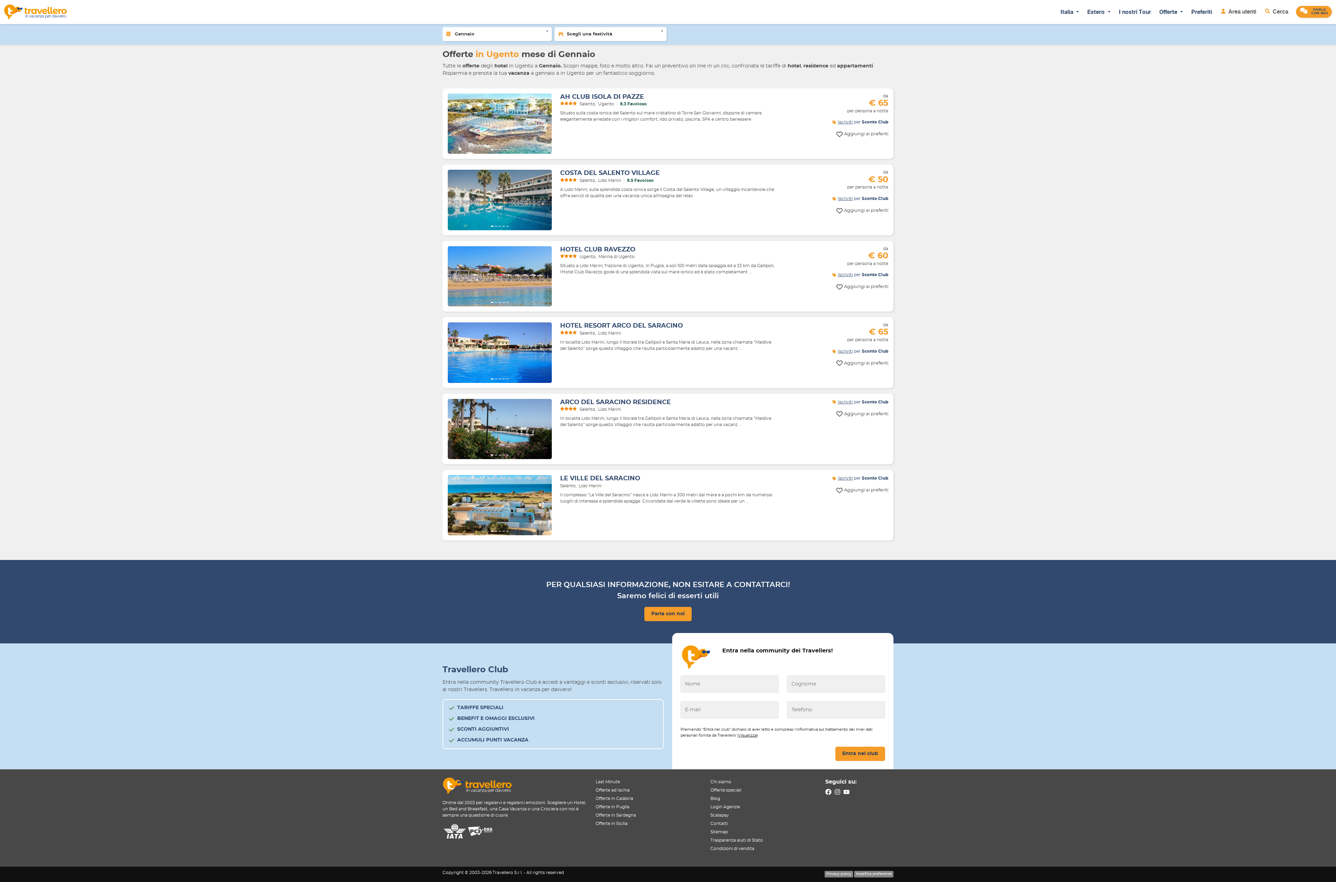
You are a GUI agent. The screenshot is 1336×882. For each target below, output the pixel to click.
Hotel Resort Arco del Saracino (621, 326)
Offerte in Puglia (612, 807)
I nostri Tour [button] (1135, 11)
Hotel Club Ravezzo (597, 250)
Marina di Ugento (616, 257)
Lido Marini (609, 180)
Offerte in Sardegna (616, 815)
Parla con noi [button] (668, 613)
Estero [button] (1096, 11)
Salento (587, 104)
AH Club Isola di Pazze (602, 97)
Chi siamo (720, 782)
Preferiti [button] (1201, 11)
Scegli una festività (589, 34)
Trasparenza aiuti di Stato (736, 840)
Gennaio (465, 34)
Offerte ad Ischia (613, 790)
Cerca (1279, 11)
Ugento (606, 104)
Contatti (719, 823)
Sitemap (719, 832)
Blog (715, 798)
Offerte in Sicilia (612, 823)
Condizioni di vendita (732, 849)
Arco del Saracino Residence (615, 402)
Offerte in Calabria (614, 798)
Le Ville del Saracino (600, 478)
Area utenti (1241, 11)
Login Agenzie (725, 807)
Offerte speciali (725, 790)
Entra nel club (860, 753)
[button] (1314, 12)
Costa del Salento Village (610, 173)
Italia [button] (1067, 11)
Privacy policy (838, 874)
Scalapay (719, 815)
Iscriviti (845, 122)
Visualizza (747, 735)
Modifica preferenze (874, 874)
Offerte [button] (1169, 11)
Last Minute (608, 782)
